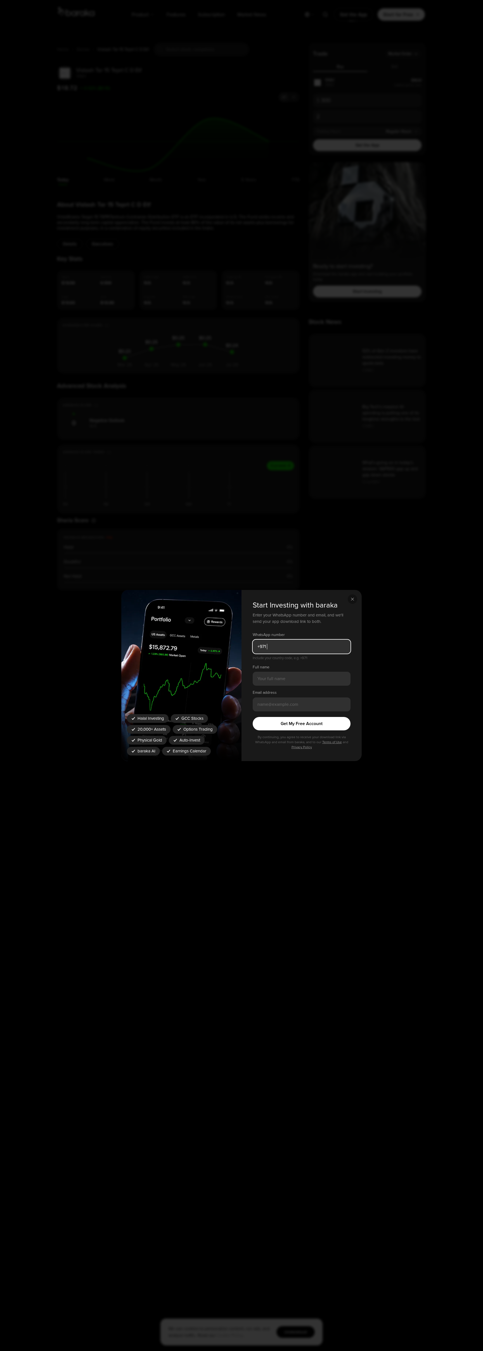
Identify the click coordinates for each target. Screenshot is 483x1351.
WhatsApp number (269, 634)
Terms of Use (332, 742)
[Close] (352, 599)
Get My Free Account (302, 723)
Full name (261, 667)
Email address (265, 692)
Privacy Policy (302, 747)
